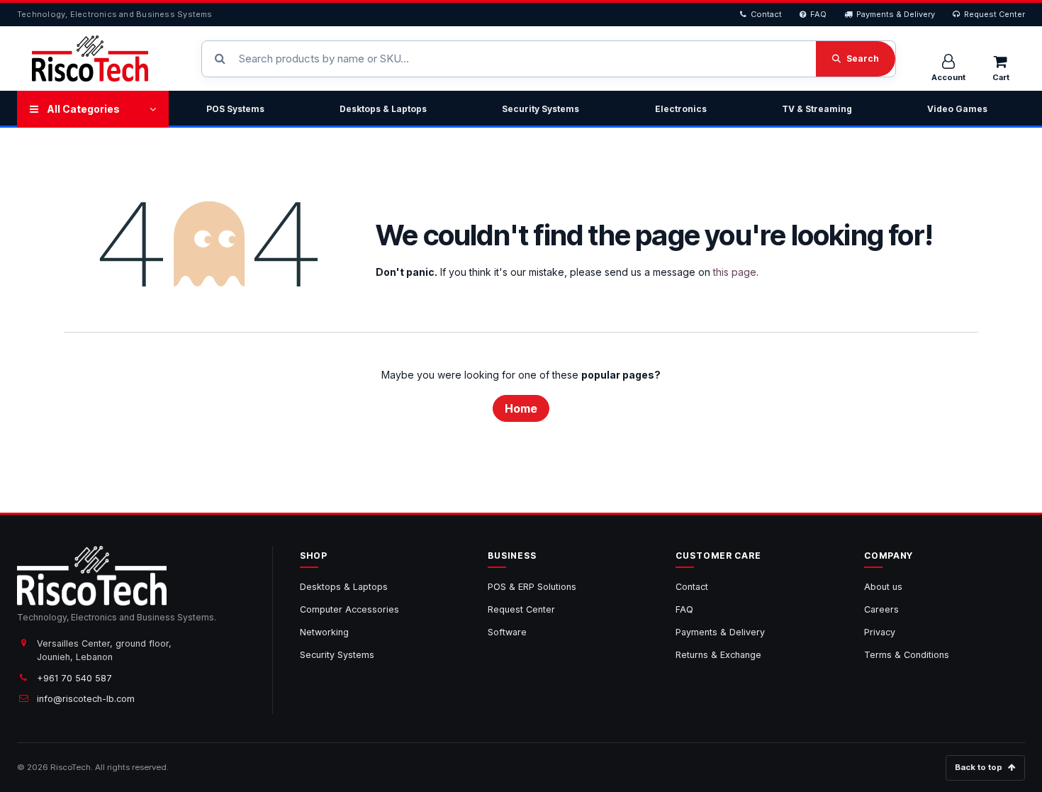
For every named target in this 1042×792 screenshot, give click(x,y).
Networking (324, 632)
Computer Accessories (349, 609)
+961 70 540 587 (74, 678)
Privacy (879, 632)
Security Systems (540, 109)
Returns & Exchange (718, 654)
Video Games (957, 109)
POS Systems (235, 109)
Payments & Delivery (895, 14)
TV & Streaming (817, 109)
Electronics (681, 109)
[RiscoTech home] (90, 58)
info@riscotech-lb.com (86, 698)
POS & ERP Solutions (532, 586)
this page (734, 272)
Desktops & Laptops (383, 109)
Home (521, 408)
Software (507, 632)
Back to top (978, 767)
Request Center (994, 14)
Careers (881, 609)
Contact (766, 14)
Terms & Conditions (906, 654)
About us (883, 586)
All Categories (83, 109)
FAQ (818, 14)
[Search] (855, 59)
